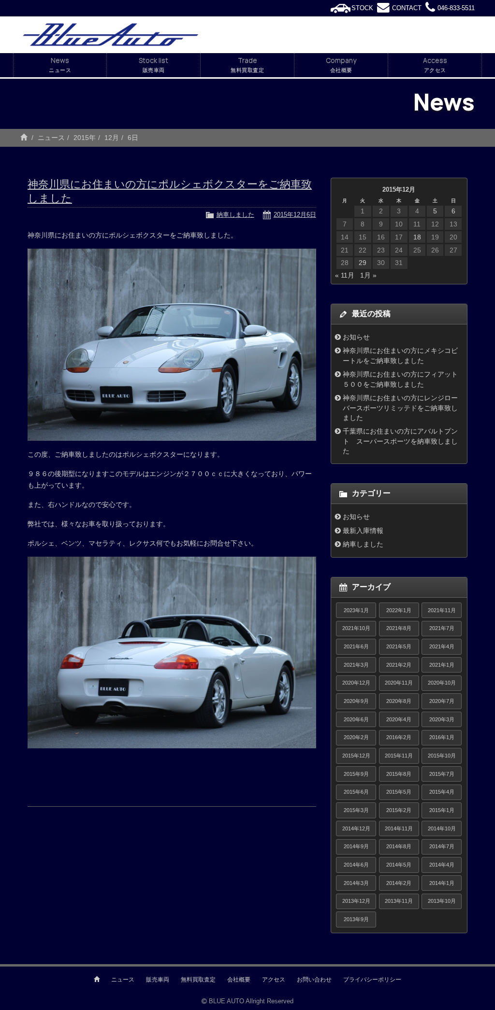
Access (435, 64)
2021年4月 (441, 646)
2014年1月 (441, 883)
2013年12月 (356, 901)
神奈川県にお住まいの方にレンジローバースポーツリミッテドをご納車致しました (400, 407)
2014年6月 (356, 865)
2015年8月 (398, 774)
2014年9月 (356, 846)
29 (362, 263)
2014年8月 (398, 846)
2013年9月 (356, 919)
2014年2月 (398, 883)
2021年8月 (398, 628)
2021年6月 (356, 646)
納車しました (235, 214)
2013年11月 (399, 901)
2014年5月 (398, 865)
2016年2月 (398, 737)
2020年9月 (356, 701)
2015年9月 (356, 774)
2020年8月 (398, 701)
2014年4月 (441, 865)
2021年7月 (441, 628)
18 (417, 237)
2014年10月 (442, 828)
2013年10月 (442, 901)
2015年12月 (356, 755)
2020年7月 (441, 701)
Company (341, 64)
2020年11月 (399, 683)
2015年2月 (398, 810)
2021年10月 (356, 628)
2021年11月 (442, 610)
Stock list (153, 64)
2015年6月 (356, 792)
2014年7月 (441, 846)
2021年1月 (441, 665)
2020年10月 (442, 683)
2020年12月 (356, 683)
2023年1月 (356, 610)
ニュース (51, 137)
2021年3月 (356, 665)
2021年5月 (398, 646)
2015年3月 (356, 810)
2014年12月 (356, 828)
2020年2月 (356, 737)
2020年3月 (441, 719)
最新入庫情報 (363, 530)
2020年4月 (398, 719)
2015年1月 (441, 810)
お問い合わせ (314, 979)
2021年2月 (398, 665)
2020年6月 (356, 719)
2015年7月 (441, 774)
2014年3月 (356, 883)
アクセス (273, 979)
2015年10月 (442, 755)
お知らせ (356, 337)
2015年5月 (398, 792)
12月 (111, 137)
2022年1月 (398, 610)
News (60, 64)
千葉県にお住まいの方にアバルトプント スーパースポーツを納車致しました (400, 441)
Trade (247, 64)
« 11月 (344, 275)
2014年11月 (399, 828)
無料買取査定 (198, 979)
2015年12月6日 (295, 214)
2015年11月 (399, 755)
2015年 (84, 137)
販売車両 (157, 979)
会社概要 (238, 979)
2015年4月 (441, 792)
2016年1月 (441, 737)
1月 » (368, 275)
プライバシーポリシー (372, 979)
